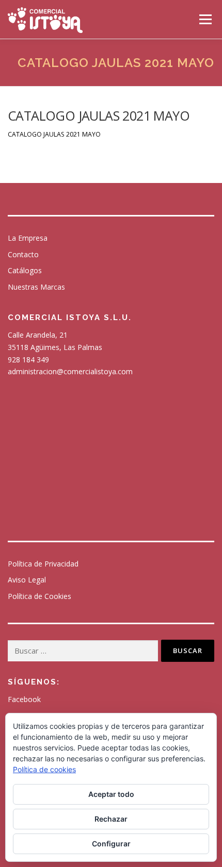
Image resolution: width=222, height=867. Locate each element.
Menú (204, 19)
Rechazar (111, 818)
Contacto (23, 254)
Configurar (111, 843)
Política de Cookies (39, 596)
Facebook (24, 699)
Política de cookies (44, 769)
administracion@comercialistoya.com (70, 371)
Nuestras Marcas (36, 287)
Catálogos (25, 270)
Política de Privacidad (43, 564)
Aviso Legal (27, 580)
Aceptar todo (111, 794)
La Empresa (27, 238)
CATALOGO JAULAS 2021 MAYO (54, 134)
